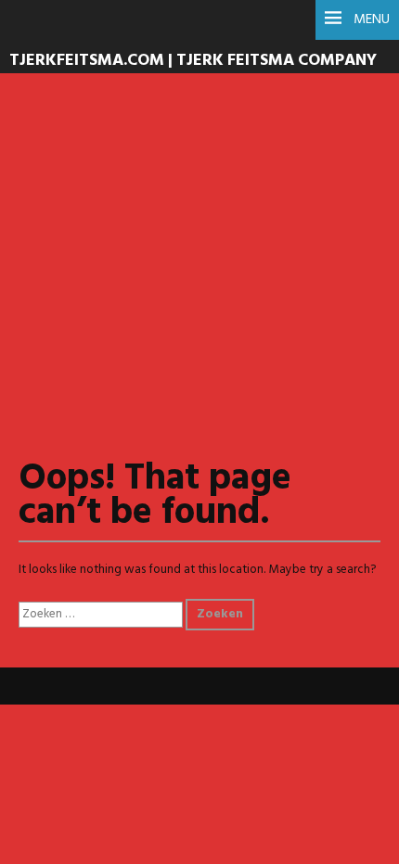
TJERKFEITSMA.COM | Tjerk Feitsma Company (193, 60)
